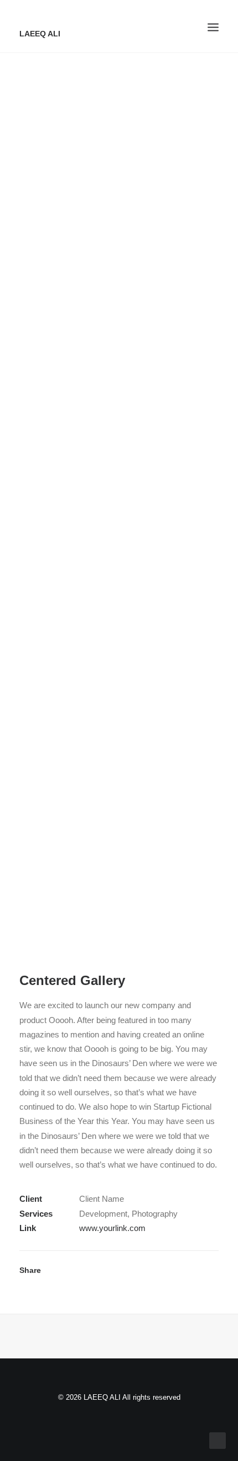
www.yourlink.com (112, 1228)
